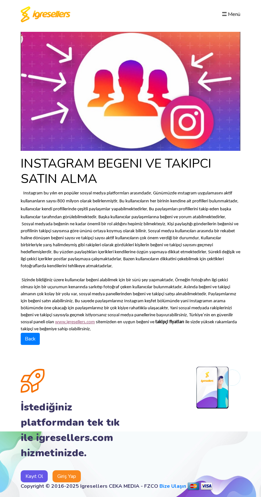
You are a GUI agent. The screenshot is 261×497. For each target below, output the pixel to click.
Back (30, 338)
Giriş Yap (66, 476)
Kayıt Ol (34, 476)
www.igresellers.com (75, 322)
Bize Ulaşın (172, 486)
